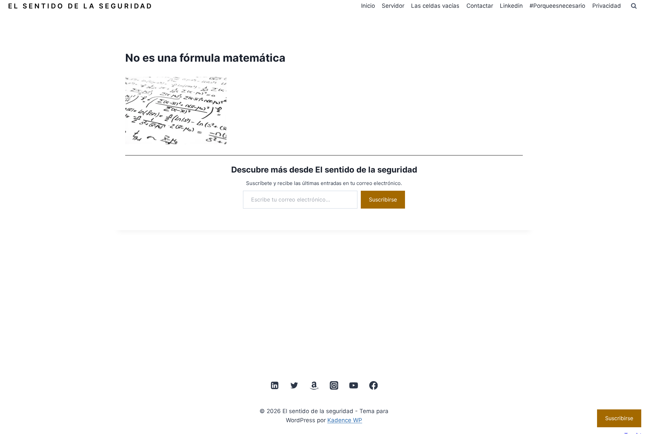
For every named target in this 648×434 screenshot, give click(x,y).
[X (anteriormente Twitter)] (294, 385)
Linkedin (511, 5)
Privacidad (606, 5)
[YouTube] (353, 385)
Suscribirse (383, 199)
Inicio (368, 5)
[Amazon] (314, 385)
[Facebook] (373, 385)
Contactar (479, 5)
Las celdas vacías (435, 5)
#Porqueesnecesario (557, 5)
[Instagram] (334, 385)
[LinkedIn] (274, 385)
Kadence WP (344, 420)
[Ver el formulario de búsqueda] (634, 6)
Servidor (393, 5)
